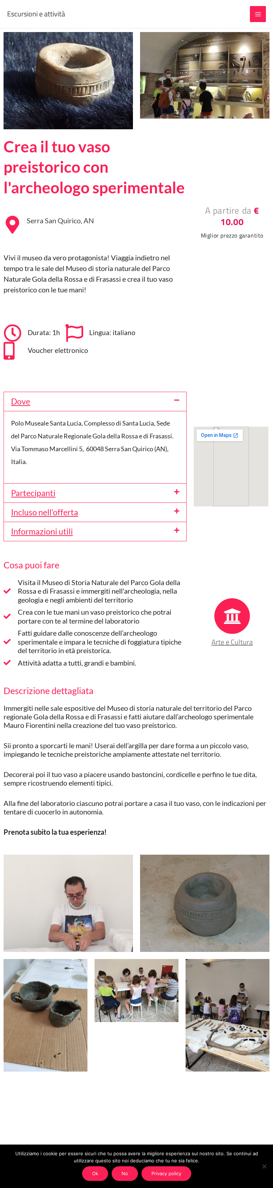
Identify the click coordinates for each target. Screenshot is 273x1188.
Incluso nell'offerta (44, 512)
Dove (20, 401)
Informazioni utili (42, 531)
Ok (95, 1173)
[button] (95, 401)
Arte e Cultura (232, 641)
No (125, 1173)
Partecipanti (33, 493)
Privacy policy (166, 1173)
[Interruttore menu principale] (258, 14)
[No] (264, 1166)
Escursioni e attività (36, 13)
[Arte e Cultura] (232, 616)
